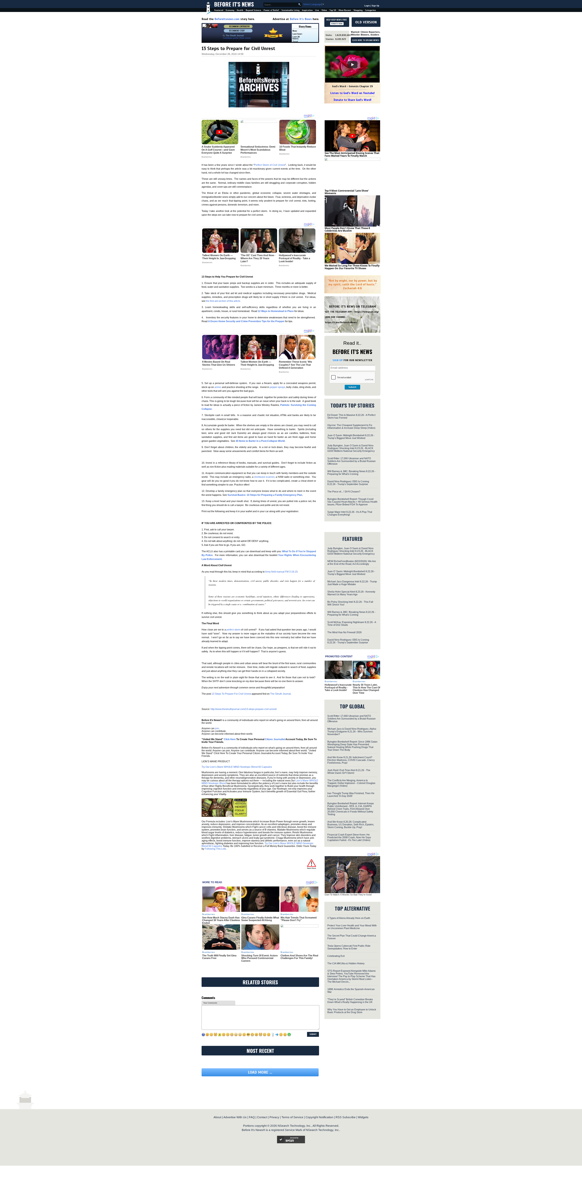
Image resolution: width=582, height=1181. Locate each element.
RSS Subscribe (346, 1145)
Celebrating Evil (336, 956)
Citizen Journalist (275, 739)
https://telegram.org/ (367, 311)
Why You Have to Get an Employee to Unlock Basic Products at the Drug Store (351, 1011)
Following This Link (215, 848)
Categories (370, 10)
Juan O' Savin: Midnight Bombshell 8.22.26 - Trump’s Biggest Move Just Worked (351, 572)
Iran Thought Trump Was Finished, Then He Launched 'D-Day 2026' (350, 794)
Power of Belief (271, 10)
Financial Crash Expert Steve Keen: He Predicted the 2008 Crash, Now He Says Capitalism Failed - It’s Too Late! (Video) (349, 837)
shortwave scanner (264, 477)
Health (240, 10)
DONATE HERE (337, 24)
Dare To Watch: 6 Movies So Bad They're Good (348, 894)
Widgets (363, 1145)
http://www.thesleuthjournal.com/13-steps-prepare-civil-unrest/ (244, 709)
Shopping (358, 10)
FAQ (252, 1145)
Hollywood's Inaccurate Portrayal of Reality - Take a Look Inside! (294, 258)
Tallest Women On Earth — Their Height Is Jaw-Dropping (219, 257)
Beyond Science (253, 10)
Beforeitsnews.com (226, 19)
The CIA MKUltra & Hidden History (346, 963)
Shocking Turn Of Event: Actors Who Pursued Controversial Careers (259, 958)
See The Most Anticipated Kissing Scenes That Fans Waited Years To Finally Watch (352, 154)
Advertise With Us (235, 1145)
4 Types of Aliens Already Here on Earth (348, 918)
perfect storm (233, 629)
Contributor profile (230, 38)
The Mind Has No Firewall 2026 (344, 632)
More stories (245, 38)
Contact (262, 1145)
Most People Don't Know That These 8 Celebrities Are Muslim (347, 229)
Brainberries (207, 262)
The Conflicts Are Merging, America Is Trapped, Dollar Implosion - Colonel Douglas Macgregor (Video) (351, 783)
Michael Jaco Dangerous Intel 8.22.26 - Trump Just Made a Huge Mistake (352, 583)
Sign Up (375, 6)
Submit (352, 387)
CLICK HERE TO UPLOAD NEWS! (365, 40)
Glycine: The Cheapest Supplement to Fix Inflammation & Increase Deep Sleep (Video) (351, 426)
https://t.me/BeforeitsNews (341, 322)
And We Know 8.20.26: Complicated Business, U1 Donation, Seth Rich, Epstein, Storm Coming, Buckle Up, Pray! (350, 824)
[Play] (352, 64)
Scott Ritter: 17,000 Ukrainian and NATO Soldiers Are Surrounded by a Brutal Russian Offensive (351, 461)
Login (367, 6)
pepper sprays (277, 387)
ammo (217, 387)
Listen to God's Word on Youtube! (352, 93)
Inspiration (307, 10)
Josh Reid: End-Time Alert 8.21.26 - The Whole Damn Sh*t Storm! (348, 771)
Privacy (274, 1145)
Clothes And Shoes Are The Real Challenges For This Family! (299, 957)
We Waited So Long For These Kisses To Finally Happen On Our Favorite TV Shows (352, 267)
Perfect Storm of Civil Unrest (269, 165)
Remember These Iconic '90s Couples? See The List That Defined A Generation (295, 365)
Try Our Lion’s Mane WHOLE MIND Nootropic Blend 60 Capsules (237, 767)
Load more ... (260, 1100)
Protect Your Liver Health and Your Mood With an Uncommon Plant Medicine (352, 927)
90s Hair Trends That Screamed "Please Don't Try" (299, 919)
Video (324, 10)
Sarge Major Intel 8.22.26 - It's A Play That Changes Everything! (349, 513)
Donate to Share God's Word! (352, 100)
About (217, 1145)
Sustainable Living (290, 10)
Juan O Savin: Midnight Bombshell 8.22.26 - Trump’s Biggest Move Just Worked (351, 436)
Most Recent (345, 10)
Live (317, 10)
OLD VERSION (366, 22)
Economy (230, 10)
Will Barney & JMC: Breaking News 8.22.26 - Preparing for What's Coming (351, 472)
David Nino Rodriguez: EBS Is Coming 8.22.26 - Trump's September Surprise (348, 482)
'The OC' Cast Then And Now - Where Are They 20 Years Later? (258, 258)
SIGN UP (338, 360)
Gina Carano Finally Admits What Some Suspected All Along (260, 919)
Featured (218, 10)
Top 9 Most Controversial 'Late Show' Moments (347, 192)
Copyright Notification (319, 1145)
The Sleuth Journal (280, 693)
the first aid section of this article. (223, 301)
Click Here (230, 739)
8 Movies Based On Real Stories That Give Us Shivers (218, 363)
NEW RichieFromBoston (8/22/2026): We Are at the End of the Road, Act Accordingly (351, 562)
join (217, 728)
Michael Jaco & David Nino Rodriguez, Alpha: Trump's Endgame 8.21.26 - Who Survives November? (351, 732)
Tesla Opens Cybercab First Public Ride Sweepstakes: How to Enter (348, 947)
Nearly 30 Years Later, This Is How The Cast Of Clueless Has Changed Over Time (366, 689)
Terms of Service (292, 1145)
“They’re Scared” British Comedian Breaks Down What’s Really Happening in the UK (350, 1000)
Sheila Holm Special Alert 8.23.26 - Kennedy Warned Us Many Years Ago (351, 593)
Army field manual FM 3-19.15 (281, 571)
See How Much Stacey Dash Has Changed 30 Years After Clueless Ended (221, 920)
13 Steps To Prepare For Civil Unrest (231, 693)
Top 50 (332, 10)
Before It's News (234, 4)
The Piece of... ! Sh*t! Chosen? (343, 491)
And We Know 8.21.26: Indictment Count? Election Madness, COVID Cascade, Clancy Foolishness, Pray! (351, 760)
